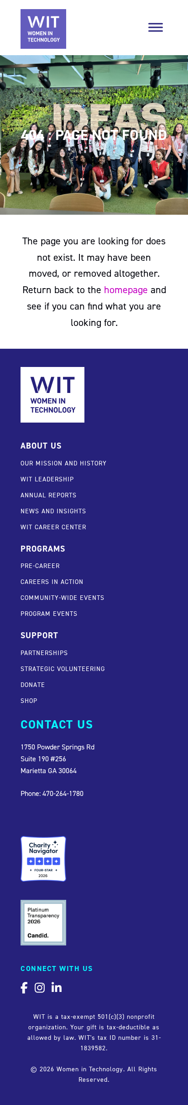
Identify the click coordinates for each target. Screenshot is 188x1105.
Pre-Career (40, 565)
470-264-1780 (63, 793)
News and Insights (53, 511)
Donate (33, 684)
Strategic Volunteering (63, 668)
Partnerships (44, 652)
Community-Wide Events (62, 597)
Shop (29, 700)
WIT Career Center (53, 527)
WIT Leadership (47, 479)
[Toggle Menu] (155, 27)
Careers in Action (52, 581)
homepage (126, 289)
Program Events (49, 613)
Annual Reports (49, 495)
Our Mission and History (64, 463)
